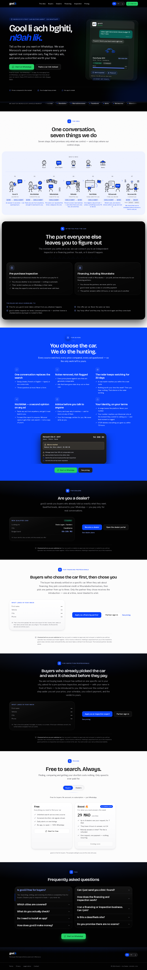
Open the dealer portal (116, 527)
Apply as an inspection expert (97, 714)
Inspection (78, 4)
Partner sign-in (112, 615)
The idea (42, 4)
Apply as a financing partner (87, 615)
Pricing (86, 4)
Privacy (18, 966)
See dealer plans (88, 532)
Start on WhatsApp (23, 67)
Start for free (53, 831)
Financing (68, 4)
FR (118, 4)
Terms (11, 966)
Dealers (59, 4)
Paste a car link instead (48, 67)
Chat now (133, 4)
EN (114, 4)
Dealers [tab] (79, 788)
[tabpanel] (73, 825)
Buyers (50, 4)
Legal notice (27, 966)
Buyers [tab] (68, 788)
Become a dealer (92, 527)
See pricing (85, 470)
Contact (36, 966)
